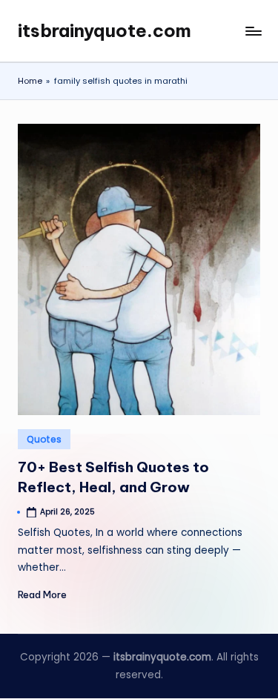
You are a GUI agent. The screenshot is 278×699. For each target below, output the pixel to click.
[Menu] (252, 31)
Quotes (44, 439)
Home (30, 81)
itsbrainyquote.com (104, 30)
